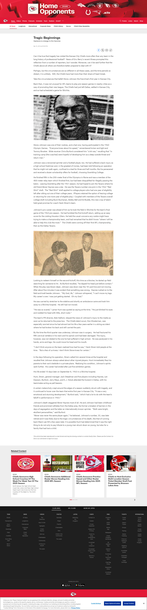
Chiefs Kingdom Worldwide (108, 537)
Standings (8, 529)
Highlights (42, 526)
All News (25, 517)
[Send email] (106, 51)
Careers (92, 521)
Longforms (25, 521)
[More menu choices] (63, 21)
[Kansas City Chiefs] (73, 594)
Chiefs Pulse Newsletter (25, 534)
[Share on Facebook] (98, 51)
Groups (124, 527)
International (25, 524)
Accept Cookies (129, 603)
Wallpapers (108, 532)
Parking (124, 530)
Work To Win (42, 522)
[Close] (144, 603)
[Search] (120, 20)
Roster (8, 517)
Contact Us (92, 517)
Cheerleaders (42, 537)
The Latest (42, 549)
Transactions (8, 521)
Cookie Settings (96, 603)
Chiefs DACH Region (139, 519)
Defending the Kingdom (75, 519)
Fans (59, 530)
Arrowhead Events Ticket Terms (91, 550)
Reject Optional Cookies (112, 603)
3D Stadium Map (108, 544)
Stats (8, 532)
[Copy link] (110, 50)
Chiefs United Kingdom (139, 540)
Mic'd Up (42, 534)
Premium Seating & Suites (124, 540)
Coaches (8, 535)
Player (59, 521)
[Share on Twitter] (102, 51)
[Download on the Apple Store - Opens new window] (66, 585)
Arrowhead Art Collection (91, 544)
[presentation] (135, 500)
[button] (71, 499)
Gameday (59, 517)
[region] (73, 603)
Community (42, 540)
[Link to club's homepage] (5, 20)
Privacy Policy (75, 608)
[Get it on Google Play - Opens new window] (80, 586)
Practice (59, 524)
